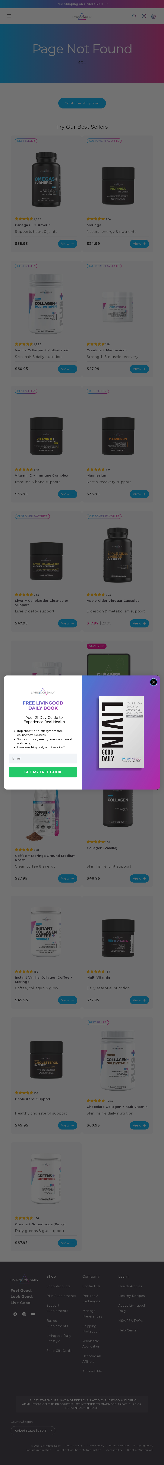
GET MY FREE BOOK (43, 772)
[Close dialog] (153, 682)
